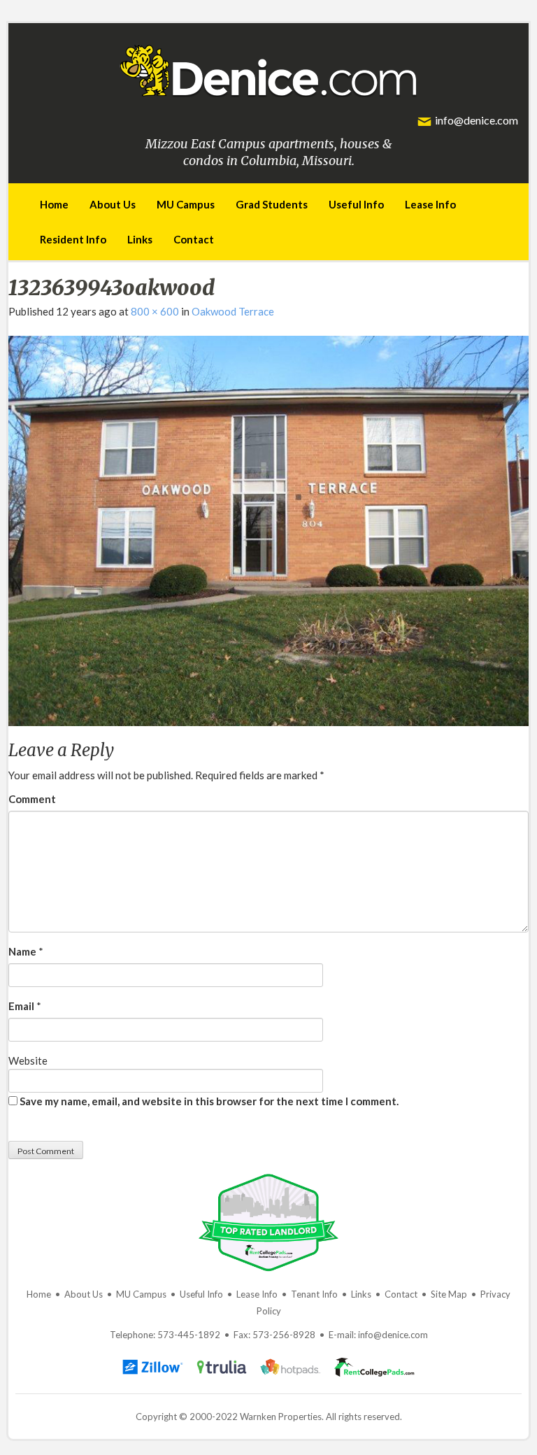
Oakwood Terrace (233, 311)
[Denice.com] (268, 67)
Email (21, 1006)
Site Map (449, 1294)
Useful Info (356, 204)
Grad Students (272, 204)
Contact (193, 239)
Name (22, 951)
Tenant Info (314, 1294)
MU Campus (186, 204)
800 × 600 (155, 311)
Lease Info (430, 204)
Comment (32, 799)
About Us (113, 204)
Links (139, 239)
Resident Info (73, 239)
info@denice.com (476, 120)
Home (54, 204)
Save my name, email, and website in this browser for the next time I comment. (209, 1101)
